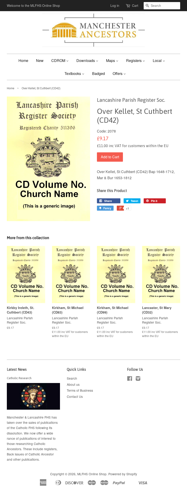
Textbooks (73, 73)
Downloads (86, 60)
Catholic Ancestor (41, 454)
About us (73, 384)
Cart (135, 5)
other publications (26, 459)
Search (72, 378)
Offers (118, 73)
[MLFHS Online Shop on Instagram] (137, 379)
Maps (111, 60)
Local (158, 60)
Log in (114, 5)
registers (50, 449)
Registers (134, 60)
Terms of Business (80, 390)
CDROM (58, 60)
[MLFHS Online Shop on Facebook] (129, 379)
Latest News (17, 369)
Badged (98, 73)
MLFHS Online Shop (91, 474)
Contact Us (75, 396)
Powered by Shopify (122, 474)
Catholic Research (19, 378)
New (40, 60)
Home (23, 60)
